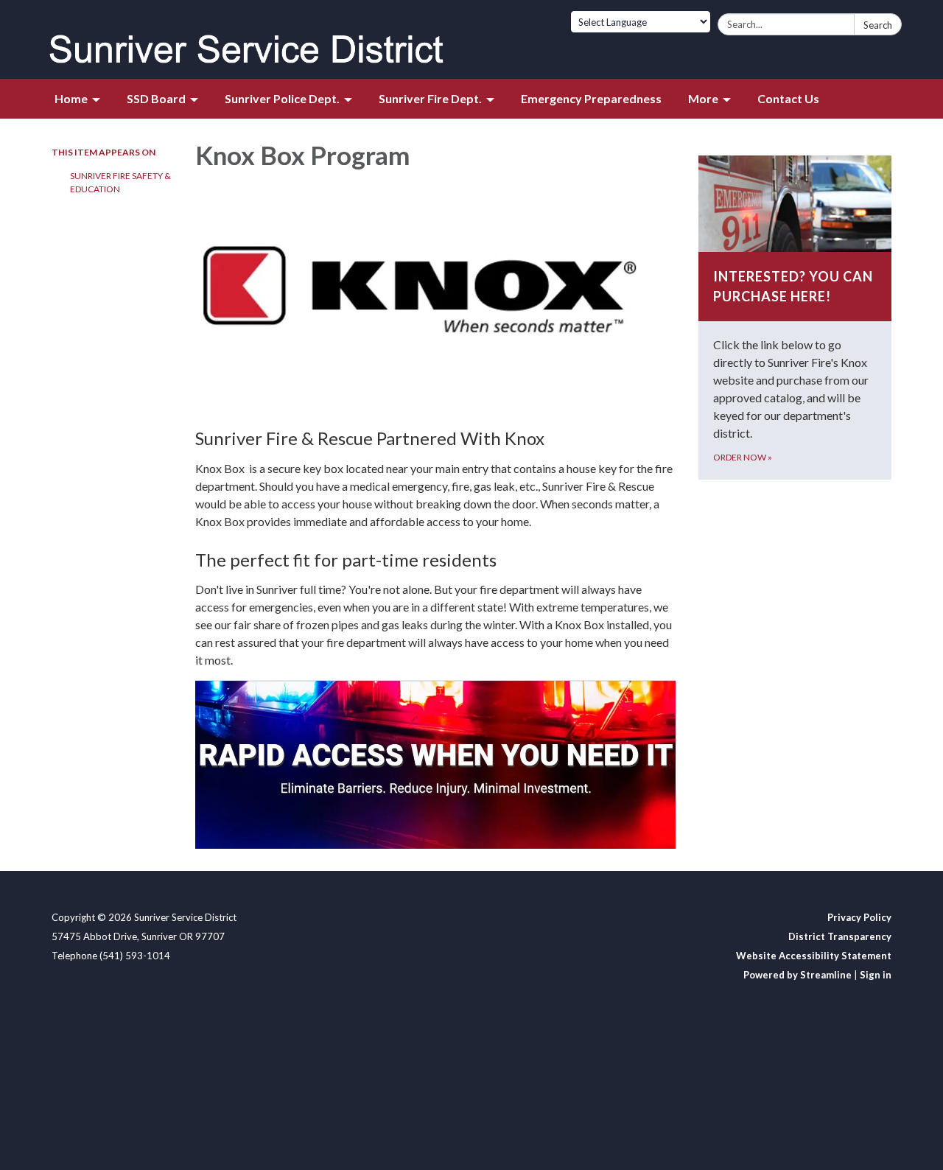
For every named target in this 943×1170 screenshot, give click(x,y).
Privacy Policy (859, 917)
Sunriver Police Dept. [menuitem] (282, 98)
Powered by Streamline (797, 975)
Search (877, 25)
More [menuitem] (703, 98)
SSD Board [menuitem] (156, 98)
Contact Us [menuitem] (788, 98)
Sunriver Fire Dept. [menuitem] (430, 98)
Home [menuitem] (71, 98)
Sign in (875, 975)
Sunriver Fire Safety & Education (120, 182)
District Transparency (839, 936)
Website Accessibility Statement (813, 955)
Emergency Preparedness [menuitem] (591, 98)
